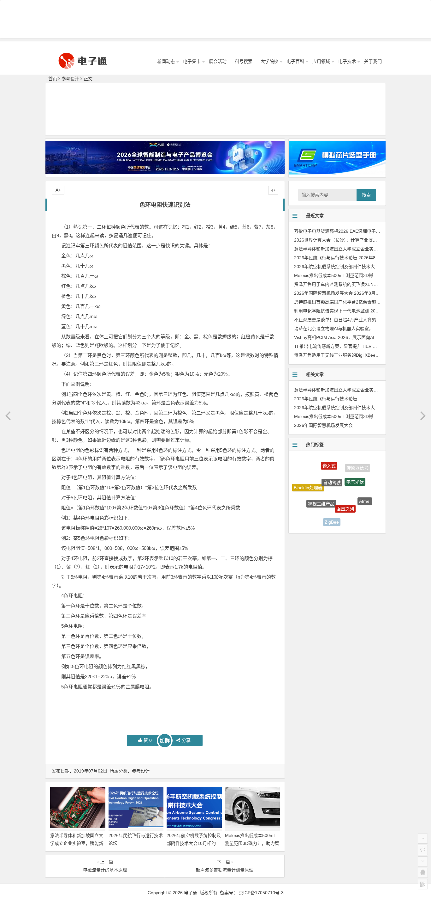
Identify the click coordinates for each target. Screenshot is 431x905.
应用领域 (321, 61)
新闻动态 (166, 61)
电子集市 (192, 61)
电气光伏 (355, 470)
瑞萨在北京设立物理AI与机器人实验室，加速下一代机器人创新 (355, 328)
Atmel (364, 493)
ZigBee (332, 514)
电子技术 (347, 61)
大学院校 (269, 61)
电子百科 (295, 61)
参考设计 (70, 78)
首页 (52, 78)
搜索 (366, 194)
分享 (186, 740)
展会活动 (218, 61)
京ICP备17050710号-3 (261, 892)
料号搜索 (243, 61)
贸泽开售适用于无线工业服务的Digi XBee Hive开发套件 (348, 355)
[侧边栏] (273, 190)
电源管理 (312, 508)
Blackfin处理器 (308, 482)
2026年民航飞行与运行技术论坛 (325, 257)
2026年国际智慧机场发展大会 (323, 293)
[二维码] (423, 884)
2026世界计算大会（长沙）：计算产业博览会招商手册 (346, 240)
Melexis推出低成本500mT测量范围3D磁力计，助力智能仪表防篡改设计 (252, 843)
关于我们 (373, 61)
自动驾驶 (332, 468)
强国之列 (345, 493)
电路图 (354, 515)
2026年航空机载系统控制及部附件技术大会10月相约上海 (194, 843)
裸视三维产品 (321, 489)
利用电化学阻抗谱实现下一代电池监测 (331, 310)
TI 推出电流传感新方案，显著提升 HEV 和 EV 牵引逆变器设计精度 (359, 346)
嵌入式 (329, 461)
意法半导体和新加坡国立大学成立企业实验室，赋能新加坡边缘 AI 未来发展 (76, 843)
